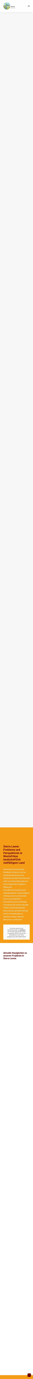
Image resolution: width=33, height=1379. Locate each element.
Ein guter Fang (9, 1342)
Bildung (13, 1166)
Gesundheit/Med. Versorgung (11, 962)
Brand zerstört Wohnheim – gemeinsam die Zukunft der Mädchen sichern (14, 990)
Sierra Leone (27, 962)
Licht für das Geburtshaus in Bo (16, 1123)
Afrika (21, 962)
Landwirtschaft (14, 1316)
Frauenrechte (7, 1166)
